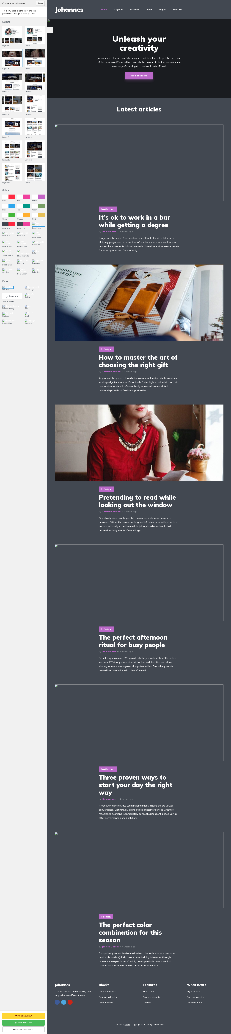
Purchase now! (194, 1002)
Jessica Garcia (110, 946)
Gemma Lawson (111, 371)
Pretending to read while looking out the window (137, 501)
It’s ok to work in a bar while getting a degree (134, 221)
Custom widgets (151, 997)
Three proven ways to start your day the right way (135, 784)
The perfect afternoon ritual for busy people (133, 641)
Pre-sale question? (24, 1029)
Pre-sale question (196, 997)
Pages (162, 9)
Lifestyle (106, 349)
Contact (147, 1002)
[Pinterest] (70, 1002)
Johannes (69, 9)
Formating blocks (108, 997)
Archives (134, 9)
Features (177, 9)
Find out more (139, 75)
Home (104, 9)
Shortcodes (149, 991)
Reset (40, 3)
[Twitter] (63, 1002)
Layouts (118, 9)
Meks (127, 1024)
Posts (149, 9)
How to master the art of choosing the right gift (138, 361)
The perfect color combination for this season (130, 932)
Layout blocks (106, 1002)
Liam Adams (109, 231)
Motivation (107, 209)
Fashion (106, 916)
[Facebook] (57, 1002)
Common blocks (107, 991)
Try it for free (193, 991)
